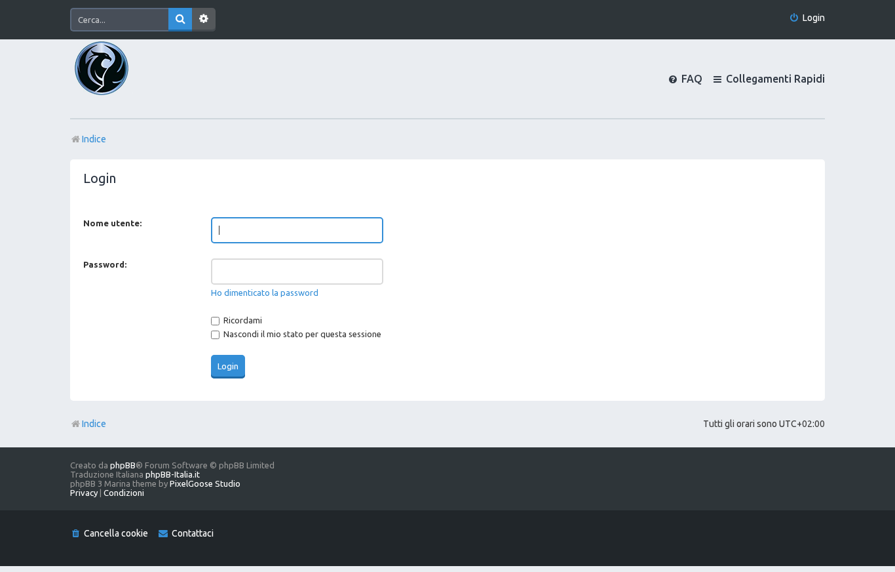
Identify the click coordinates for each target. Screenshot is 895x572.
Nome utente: (112, 223)
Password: (104, 264)
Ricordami (241, 320)
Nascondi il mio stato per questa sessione (301, 333)
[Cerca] (180, 19)
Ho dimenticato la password (264, 292)
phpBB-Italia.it (172, 474)
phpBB (123, 465)
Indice (94, 424)
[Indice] (124, 79)
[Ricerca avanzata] (204, 19)
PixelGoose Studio (205, 483)
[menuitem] (807, 18)
